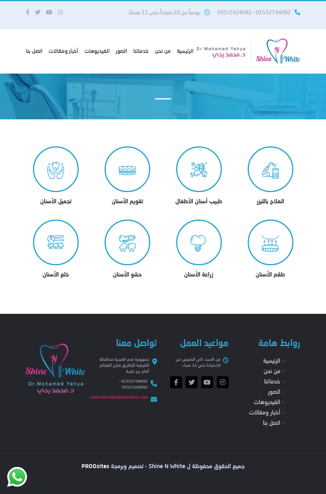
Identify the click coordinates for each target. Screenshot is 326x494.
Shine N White (167, 466)
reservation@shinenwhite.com (118, 397)
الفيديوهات (97, 51)
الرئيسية (185, 51)
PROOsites (95, 466)
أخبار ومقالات (63, 51)
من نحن (163, 51)
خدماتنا (141, 51)
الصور (121, 51)
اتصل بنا (34, 51)
